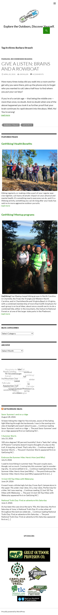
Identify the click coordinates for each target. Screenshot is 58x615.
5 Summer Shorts (8, 436)
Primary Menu (54, 3)
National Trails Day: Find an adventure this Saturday (24, 500)
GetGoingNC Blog (13, 409)
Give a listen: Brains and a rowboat (25, 66)
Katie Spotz (27, 125)
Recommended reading (21, 59)
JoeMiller (23, 74)
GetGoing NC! (29, 18)
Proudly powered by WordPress (13, 612)
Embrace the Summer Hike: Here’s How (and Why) (23, 457)
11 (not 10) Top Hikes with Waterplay (17, 479)
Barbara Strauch (11, 125)
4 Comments (38, 74)
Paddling (5, 59)
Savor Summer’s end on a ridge (14, 414)
